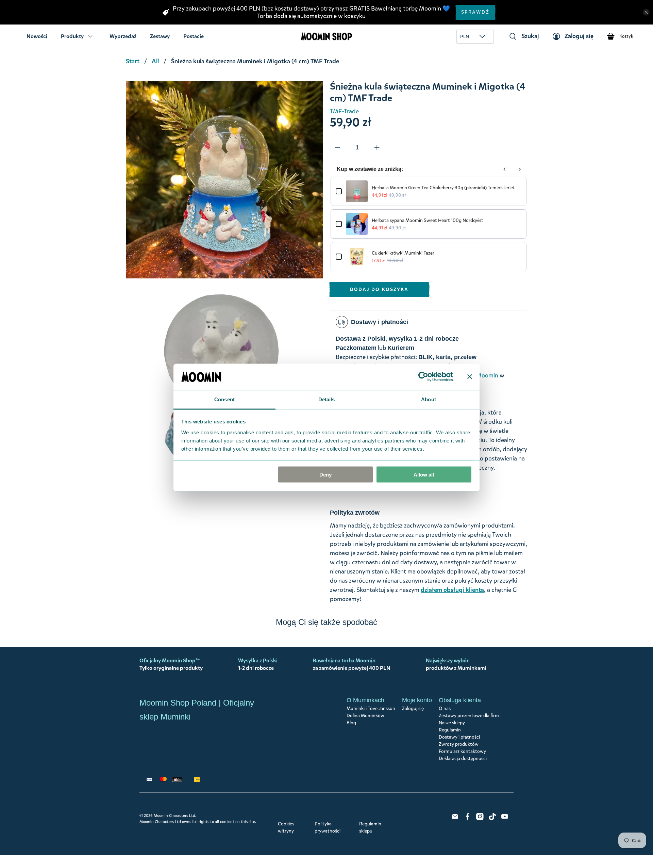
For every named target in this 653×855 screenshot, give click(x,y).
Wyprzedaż (123, 36)
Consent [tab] (224, 399)
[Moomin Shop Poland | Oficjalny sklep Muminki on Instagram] (480, 819)
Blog (351, 723)
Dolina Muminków (365, 715)
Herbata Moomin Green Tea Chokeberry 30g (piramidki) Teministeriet (443, 187)
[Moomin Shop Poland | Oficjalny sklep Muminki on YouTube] (504, 819)
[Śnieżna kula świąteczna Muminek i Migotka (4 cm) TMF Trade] (224, 179)
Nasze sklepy (452, 723)
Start (132, 61)
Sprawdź (475, 12)
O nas (445, 708)
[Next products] (519, 169)
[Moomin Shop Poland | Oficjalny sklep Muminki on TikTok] (492, 819)
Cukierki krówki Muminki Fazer (403, 253)
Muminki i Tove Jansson (371, 708)
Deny (325, 475)
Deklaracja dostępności (463, 758)
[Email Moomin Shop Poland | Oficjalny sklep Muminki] (455, 819)
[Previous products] (504, 169)
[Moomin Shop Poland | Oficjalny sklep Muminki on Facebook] (467, 819)
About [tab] (428, 399)
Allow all (424, 475)
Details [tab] (326, 399)
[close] (646, 12)
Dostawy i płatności (459, 737)
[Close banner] (469, 376)
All (155, 61)
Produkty (72, 36)
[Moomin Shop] (326, 36)
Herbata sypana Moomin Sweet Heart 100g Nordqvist (427, 220)
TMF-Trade (344, 111)
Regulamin (450, 730)
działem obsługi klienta (452, 590)
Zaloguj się (413, 708)
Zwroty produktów (459, 744)
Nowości (37, 36)
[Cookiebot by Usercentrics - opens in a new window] (423, 377)
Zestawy (160, 36)
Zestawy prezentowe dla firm (469, 715)
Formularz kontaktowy (462, 751)
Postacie (193, 36)
